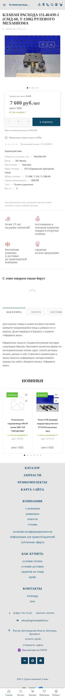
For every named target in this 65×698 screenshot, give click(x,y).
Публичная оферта (32, 542)
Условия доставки (32, 566)
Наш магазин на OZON (34, 650)
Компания (32, 501)
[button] (24, 455)
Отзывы (32, 524)
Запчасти (32, 475)
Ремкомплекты (32, 482)
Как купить (14, 312)
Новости (32, 519)
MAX (32, 601)
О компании (32, 508)
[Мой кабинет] (56, 5)
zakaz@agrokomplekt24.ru (34, 620)
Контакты (32, 588)
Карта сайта (32, 489)
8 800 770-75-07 (22, 613)
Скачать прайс (33, 639)
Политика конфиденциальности (32, 531)
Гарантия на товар (32, 571)
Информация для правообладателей (32, 536)
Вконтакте (24, 660)
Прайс (32, 577)
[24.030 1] (32, 56)
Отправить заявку (33, 645)
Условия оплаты (32, 561)
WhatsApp (32, 595)
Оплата (36, 312)
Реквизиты (32, 513)
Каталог (32, 468)
